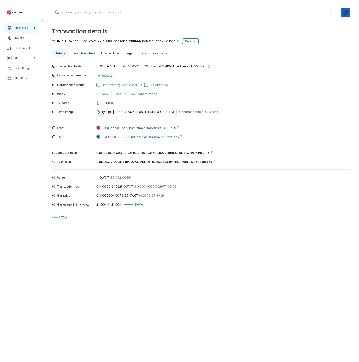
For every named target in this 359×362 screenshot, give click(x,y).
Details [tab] (60, 53)
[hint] (54, 66)
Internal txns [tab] (110, 53)
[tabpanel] (201, 141)
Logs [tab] (129, 53)
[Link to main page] (18, 12)
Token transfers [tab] (83, 53)
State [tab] (142, 53)
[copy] (179, 41)
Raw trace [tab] (159, 53)
